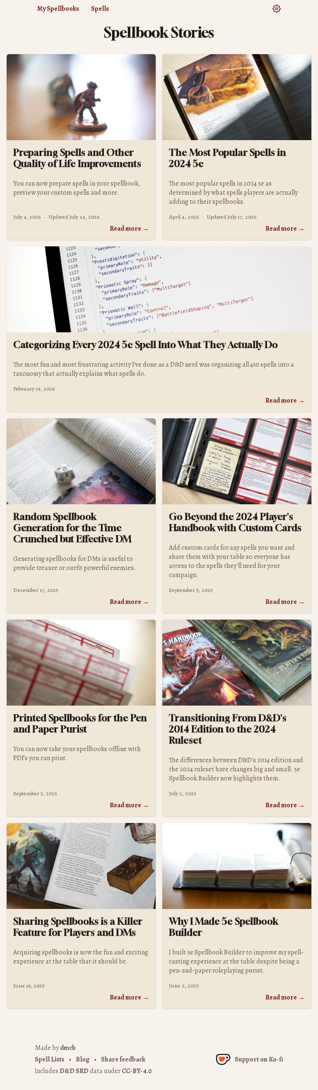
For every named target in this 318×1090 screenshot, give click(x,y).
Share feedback (123, 1059)
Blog (82, 1059)
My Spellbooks (58, 8)
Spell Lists (49, 1059)
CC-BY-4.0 (137, 1071)
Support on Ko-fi (259, 1059)
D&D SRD (74, 1071)
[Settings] (276, 8)
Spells (100, 8)
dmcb (68, 1047)
